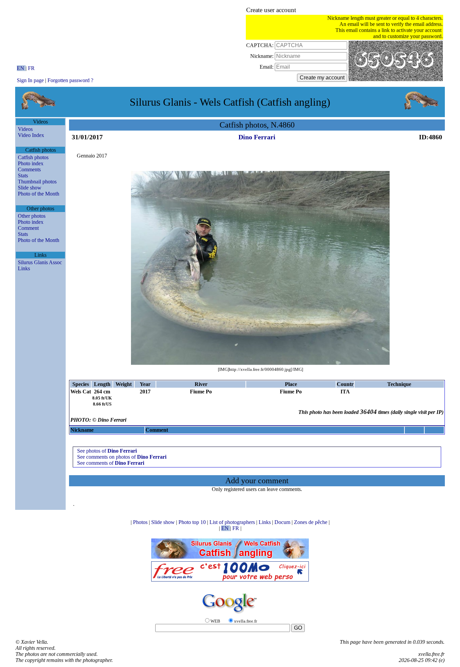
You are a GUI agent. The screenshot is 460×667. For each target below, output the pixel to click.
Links (24, 268)
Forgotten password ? (70, 80)
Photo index (30, 163)
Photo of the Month (38, 194)
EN (21, 68)
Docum (283, 522)
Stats (23, 175)
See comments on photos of (121, 457)
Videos (25, 129)
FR (31, 68)
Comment (28, 228)
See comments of (110, 463)
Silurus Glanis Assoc (40, 262)
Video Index (31, 135)
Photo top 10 (192, 522)
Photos (141, 522)
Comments (29, 169)
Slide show (29, 187)
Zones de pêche (311, 522)
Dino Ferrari (256, 137)
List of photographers (232, 522)
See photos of (107, 451)
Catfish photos (33, 157)
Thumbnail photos (37, 181)
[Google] (230, 614)
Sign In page (30, 80)
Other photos (31, 216)
